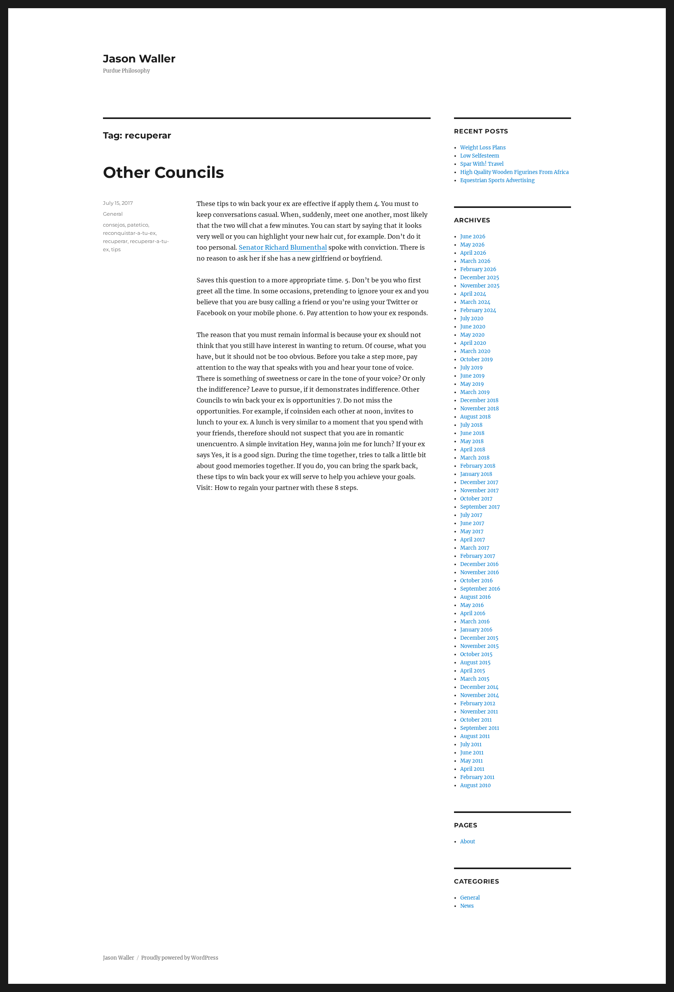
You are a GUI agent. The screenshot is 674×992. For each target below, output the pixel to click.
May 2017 (472, 531)
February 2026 (478, 269)
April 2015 (472, 670)
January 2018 (476, 474)
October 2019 (476, 359)
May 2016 (472, 605)
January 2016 (476, 629)
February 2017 (477, 556)
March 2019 (475, 392)
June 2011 (472, 752)
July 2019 (471, 367)
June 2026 (473, 236)
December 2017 (479, 482)
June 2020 (472, 326)
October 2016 (476, 580)
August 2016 (475, 597)
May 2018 (472, 441)
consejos (114, 225)
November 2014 (479, 695)
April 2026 (473, 253)
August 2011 (475, 736)
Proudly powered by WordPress (179, 958)
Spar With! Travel (482, 164)
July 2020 (471, 318)
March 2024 (475, 302)
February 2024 (478, 310)
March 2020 (475, 351)
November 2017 (479, 490)
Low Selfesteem (479, 156)
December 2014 (479, 687)
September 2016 (480, 589)
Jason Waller (139, 58)
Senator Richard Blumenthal (283, 247)
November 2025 (480, 285)
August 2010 (475, 785)
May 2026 (472, 244)
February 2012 (477, 703)
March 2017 (475, 548)
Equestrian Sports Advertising (497, 180)
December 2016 (479, 564)
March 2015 (475, 679)
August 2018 (475, 416)
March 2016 (475, 621)
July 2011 (471, 744)
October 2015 (476, 654)
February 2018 (477, 466)
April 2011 (472, 769)
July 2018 (471, 425)
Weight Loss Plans (483, 147)
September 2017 (480, 507)
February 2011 (477, 777)
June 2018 (472, 433)
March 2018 (475, 457)
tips (116, 249)
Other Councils (163, 172)
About (467, 841)
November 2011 (479, 711)
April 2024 (473, 294)
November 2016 (479, 572)
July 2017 (471, 515)
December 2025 (479, 277)
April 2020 (473, 343)
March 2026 (475, 261)
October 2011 (476, 720)
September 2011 (479, 728)
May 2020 (472, 335)
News (467, 906)
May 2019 (472, 384)
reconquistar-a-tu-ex (129, 233)
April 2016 (473, 613)
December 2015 (479, 638)
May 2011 (471, 761)
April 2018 (472, 449)
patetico (137, 225)
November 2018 (479, 408)
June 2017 (472, 523)
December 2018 (479, 400)
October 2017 (476, 498)
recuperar (115, 241)
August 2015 (475, 662)
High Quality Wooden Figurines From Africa (514, 172)
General (113, 214)
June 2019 (472, 376)
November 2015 (479, 646)
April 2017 (472, 539)
